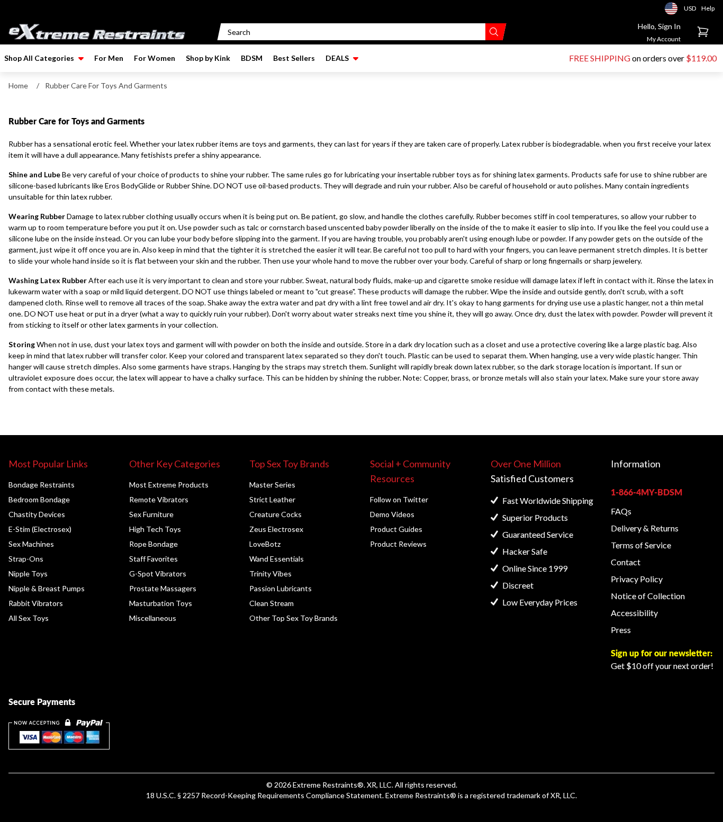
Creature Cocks (275, 514)
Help (708, 8)
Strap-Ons (25, 558)
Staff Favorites (153, 558)
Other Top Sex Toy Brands (293, 617)
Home (18, 85)
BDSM (252, 57)
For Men (108, 57)
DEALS (337, 57)
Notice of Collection (648, 596)
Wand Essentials (276, 558)
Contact (625, 562)
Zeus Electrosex (276, 529)
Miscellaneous (152, 617)
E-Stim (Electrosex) (39, 529)
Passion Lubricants (280, 588)
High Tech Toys (155, 529)
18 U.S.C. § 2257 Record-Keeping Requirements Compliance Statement (264, 795)
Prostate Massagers (162, 588)
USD (674, 8)
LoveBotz (265, 543)
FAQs (621, 511)
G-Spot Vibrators (157, 573)
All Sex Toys (28, 617)
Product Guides (396, 529)
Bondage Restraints (41, 484)
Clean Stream (271, 603)
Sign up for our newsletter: (661, 653)
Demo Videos (392, 514)
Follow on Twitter (399, 499)
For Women (154, 57)
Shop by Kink (208, 57)
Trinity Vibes (270, 573)
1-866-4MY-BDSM (646, 492)
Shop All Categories (39, 57)
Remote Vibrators (158, 499)
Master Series (272, 484)
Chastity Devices (36, 514)
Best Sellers (294, 57)
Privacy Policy (637, 579)
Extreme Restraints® (420, 795)
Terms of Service (641, 545)
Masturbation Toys (160, 603)
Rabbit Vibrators (35, 603)
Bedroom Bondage (39, 499)
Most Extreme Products (169, 484)
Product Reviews (398, 543)
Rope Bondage (153, 543)
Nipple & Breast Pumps (46, 588)
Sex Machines (31, 543)
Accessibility (634, 613)
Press (621, 630)
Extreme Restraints (325, 784)
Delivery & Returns (645, 528)
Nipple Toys (28, 573)
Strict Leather (272, 499)
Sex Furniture (151, 514)
